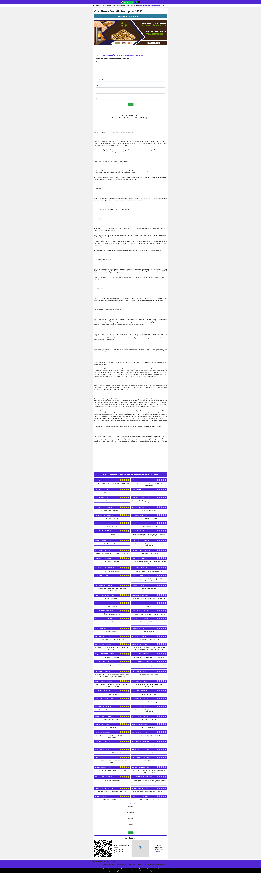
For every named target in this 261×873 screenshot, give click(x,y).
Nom (97, 62)
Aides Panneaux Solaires (139, 864)
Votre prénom (131, 812)
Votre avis (130, 825)
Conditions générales (109, 861)
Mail (97, 98)
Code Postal (99, 80)
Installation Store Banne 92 (136, 866)
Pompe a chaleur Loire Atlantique (105, 864)
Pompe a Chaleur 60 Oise (123, 864)
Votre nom (131, 806)
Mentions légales (97, 861)
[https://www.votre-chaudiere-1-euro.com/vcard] (103, 848)
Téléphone (99, 92)
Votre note (130, 818)
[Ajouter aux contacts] (136, 2)
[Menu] (139, 2)
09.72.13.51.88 (128, 2)
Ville (97, 86)
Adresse (98, 74)
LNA (159, 845)
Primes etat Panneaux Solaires (156, 864)
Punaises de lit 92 (122, 866)
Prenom (98, 68)
